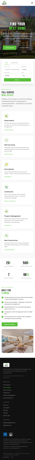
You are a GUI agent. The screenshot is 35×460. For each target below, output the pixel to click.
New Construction (8, 398)
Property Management (9, 395)
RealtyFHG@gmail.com (9, 422)
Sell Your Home (24, 48)
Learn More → (8, 225)
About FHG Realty (9, 324)
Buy (7, 62)
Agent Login (6, 415)
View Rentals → (8, 176)
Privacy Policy (6, 457)
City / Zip (6, 66)
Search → (17, 80)
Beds (22, 72)
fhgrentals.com (7, 425)
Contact (5, 413)
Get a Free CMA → (9, 154)
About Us (5, 405)
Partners (5, 410)
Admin (12, 457)
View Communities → (10, 249)
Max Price (7, 72)
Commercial (14, 62)
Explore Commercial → (10, 201)
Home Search (9, 48)
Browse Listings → (9, 130)
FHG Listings (6, 387)
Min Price (24, 66)
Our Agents (6, 407)
